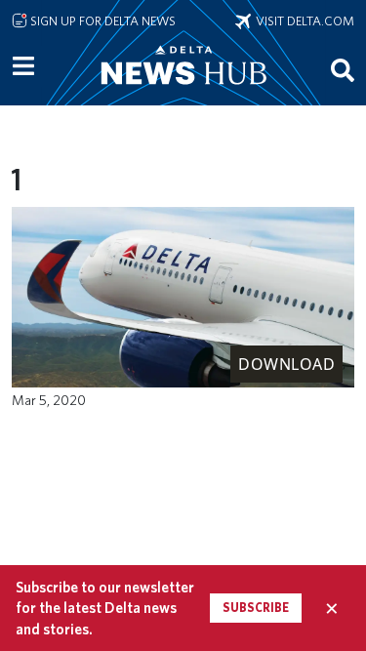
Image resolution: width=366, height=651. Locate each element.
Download (286, 364)
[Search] (342, 69)
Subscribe (256, 607)
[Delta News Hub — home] (183, 91)
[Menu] (23, 66)
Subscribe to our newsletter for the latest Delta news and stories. (105, 608)
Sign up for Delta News (101, 20)
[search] (342, 69)
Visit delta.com (302, 20)
